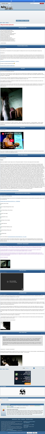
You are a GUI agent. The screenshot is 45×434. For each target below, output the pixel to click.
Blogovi (4, 22)
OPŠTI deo (22, 20)
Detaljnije (12, 406)
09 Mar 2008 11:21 (4, 194)
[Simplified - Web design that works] (27, 427)
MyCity (1, 22)
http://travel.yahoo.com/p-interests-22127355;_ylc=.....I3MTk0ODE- (10, 201)
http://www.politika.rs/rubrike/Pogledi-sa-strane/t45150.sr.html (9, 190)
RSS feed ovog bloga (5, 399)
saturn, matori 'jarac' (23, 332)
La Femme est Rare (22, 292)
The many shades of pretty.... (22, 45)
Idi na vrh (43, 47)
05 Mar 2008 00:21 (4, 245)
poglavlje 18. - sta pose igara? (22, 243)
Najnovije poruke (14, 419)
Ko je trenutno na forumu (6, 404)
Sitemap (19, 419)
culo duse (23, 68)
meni (11, 1)
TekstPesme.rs (28, 422)
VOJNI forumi (26, 20)
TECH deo (18, 20)
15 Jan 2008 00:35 (4, 294)
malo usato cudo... (22, 270)
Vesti (28, 421)
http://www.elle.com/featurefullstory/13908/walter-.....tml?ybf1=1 (9, 61)
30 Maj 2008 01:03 (4, 47)
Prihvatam (29, 432)
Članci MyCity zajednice (29, 419)
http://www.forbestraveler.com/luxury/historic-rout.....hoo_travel (17, 236)
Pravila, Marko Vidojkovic (23, 154)
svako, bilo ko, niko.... (23, 27)
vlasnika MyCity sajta (10, 429)
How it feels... (22, 127)
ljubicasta (7, 22)
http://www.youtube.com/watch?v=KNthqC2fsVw (7, 65)
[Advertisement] (22, 15)
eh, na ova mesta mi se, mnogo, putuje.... (23, 193)
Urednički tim (23, 419)
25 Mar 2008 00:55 (4, 156)
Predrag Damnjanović (14, 430)
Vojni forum (30, 421)
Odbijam (35, 432)
